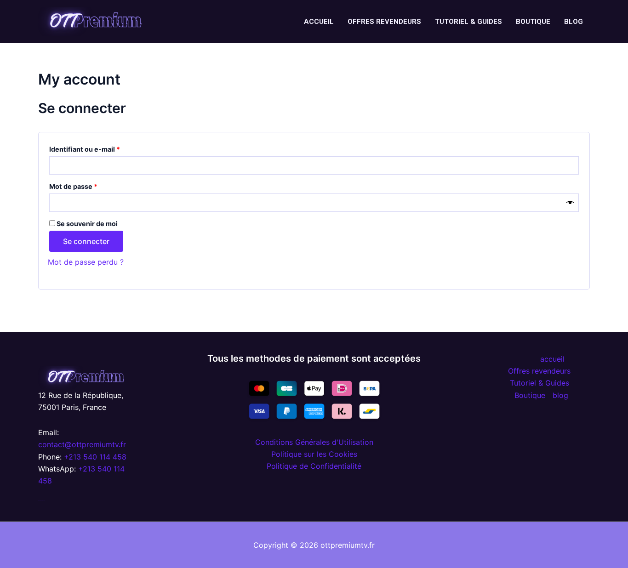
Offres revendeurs (384, 21)
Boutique (533, 21)
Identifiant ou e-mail (102, 148)
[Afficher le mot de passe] (570, 202)
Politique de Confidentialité (314, 466)
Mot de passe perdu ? (86, 262)
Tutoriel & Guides (468, 21)
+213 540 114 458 (95, 456)
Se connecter (86, 241)
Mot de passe (91, 185)
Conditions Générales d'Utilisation (314, 442)
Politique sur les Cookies (314, 454)
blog (573, 21)
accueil (319, 21)
